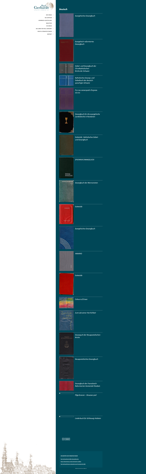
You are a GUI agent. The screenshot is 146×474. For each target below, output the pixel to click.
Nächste (67, 439)
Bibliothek (49, 23)
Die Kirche (49, 26)
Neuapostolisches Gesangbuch (86, 359)
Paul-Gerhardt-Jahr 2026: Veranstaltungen (70, 459)
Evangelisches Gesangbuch (85, 16)
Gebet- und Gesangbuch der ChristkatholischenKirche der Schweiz (85, 68)
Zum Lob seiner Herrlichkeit (85, 313)
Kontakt (49, 34)
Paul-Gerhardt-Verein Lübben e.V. (46, 3)
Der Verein (49, 15)
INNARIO (78, 253)
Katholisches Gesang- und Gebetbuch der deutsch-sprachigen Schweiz (84, 80)
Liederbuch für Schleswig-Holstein (88, 418)
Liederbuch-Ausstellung (45, 20)
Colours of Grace (81, 299)
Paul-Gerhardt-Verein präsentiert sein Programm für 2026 (73, 464)
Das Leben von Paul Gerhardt (44, 28)
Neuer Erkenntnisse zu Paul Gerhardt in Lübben (71, 461)
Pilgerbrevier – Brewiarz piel (86, 395)
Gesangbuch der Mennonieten (86, 183)
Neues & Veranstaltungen (45, 31)
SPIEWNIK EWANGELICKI (84, 160)
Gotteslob (78, 206)
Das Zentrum (48, 17)
